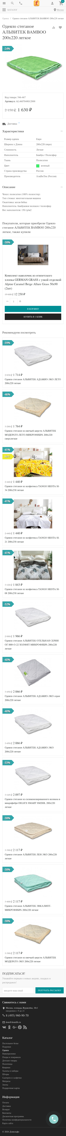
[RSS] (25, 1027)
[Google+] (14, 1027)
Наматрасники (9, 1053)
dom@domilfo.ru (13, 1022)
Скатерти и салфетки (12, 1077)
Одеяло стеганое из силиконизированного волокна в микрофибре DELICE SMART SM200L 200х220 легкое (32, 802)
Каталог (12, 9)
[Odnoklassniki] (9, 1027)
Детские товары (9, 1060)
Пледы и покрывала (11, 1057)
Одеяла (5, 1050)
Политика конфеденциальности (16, 1119)
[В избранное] (60, 27)
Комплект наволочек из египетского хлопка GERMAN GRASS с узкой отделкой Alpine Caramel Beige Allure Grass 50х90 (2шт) (33, 281)
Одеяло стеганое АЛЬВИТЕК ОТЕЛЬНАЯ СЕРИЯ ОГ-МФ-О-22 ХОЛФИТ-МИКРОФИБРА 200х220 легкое (32, 644)
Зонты (5, 1084)
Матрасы (6, 1081)
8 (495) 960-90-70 (17, 1015)
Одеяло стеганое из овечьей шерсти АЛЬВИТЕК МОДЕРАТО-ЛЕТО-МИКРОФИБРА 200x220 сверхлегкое (30, 434)
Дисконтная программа (13, 1116)
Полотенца (7, 1063)
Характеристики (13, 131)
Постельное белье (10, 1043)
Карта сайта (7, 1123)
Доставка (6, 1106)
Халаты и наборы (10, 1070)
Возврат (6, 1109)
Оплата (5, 1102)
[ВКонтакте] (4, 1027)
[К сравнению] (53, 27)
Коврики (6, 1067)
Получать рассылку (49, 990)
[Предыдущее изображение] (6, 254)
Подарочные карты (11, 1088)
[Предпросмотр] (33, 254)
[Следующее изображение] (59, 254)
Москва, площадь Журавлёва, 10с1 (22, 1007)
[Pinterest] (20, 1027)
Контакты (6, 1112)
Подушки (6, 1046)
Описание (8, 187)
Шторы (5, 1074)
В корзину (33, 308)
